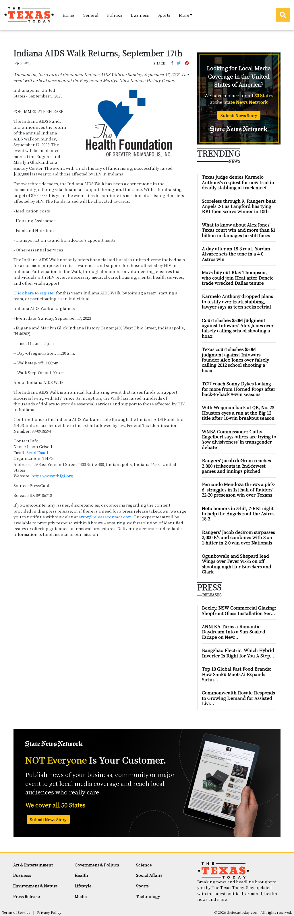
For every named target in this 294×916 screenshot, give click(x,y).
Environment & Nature (35, 885)
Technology (148, 896)
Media (81, 896)
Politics (114, 15)
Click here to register (34, 293)
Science (144, 865)
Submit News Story (238, 115)
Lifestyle (83, 885)
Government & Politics (97, 865)
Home (68, 15)
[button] (172, 63)
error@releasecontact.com (105, 516)
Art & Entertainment (33, 865)
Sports (164, 15)
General (90, 15)
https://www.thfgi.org (52, 475)
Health (81, 875)
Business (140, 15)
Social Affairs (149, 875)
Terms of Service (16, 912)
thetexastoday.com (242, 912)
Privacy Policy (49, 912)
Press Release (26, 896)
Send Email (37, 452)
